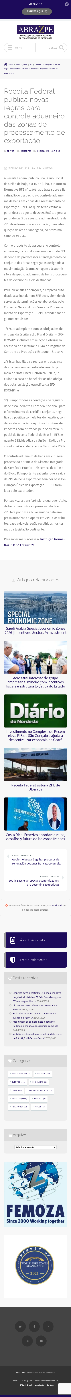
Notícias (55, 151)
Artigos (44, 1074)
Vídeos (40, 1107)
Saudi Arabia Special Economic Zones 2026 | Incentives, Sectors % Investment (35, 630)
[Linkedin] (48, 1326)
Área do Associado (32, 940)
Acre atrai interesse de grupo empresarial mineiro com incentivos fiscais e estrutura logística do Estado (35, 682)
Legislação (43, 151)
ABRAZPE (20, 1372)
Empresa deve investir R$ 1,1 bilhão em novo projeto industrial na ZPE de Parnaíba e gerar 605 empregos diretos (37, 997)
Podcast (40, 1098)
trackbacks (58, 905)
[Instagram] (27, 1341)
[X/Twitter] (20, 1326)
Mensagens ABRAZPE (40, 1090)
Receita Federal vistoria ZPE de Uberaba (35, 787)
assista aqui (35, 11)
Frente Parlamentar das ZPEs (47, 1380)
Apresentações (21, 1074)
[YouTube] (41, 1341)
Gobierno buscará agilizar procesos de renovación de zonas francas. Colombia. (36, 859)
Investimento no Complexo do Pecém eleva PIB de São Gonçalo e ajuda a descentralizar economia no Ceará (35, 735)
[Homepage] (35, 32)
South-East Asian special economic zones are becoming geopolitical (34, 881)
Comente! (26, 151)
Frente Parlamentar (33, 959)
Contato (50, 1385)
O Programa (27, 1380)
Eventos (18, 1082)
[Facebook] (34, 1326)
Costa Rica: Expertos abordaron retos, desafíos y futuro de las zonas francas (35, 836)
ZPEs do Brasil (26, 1385)
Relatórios (20, 1107)
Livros (17, 1090)
